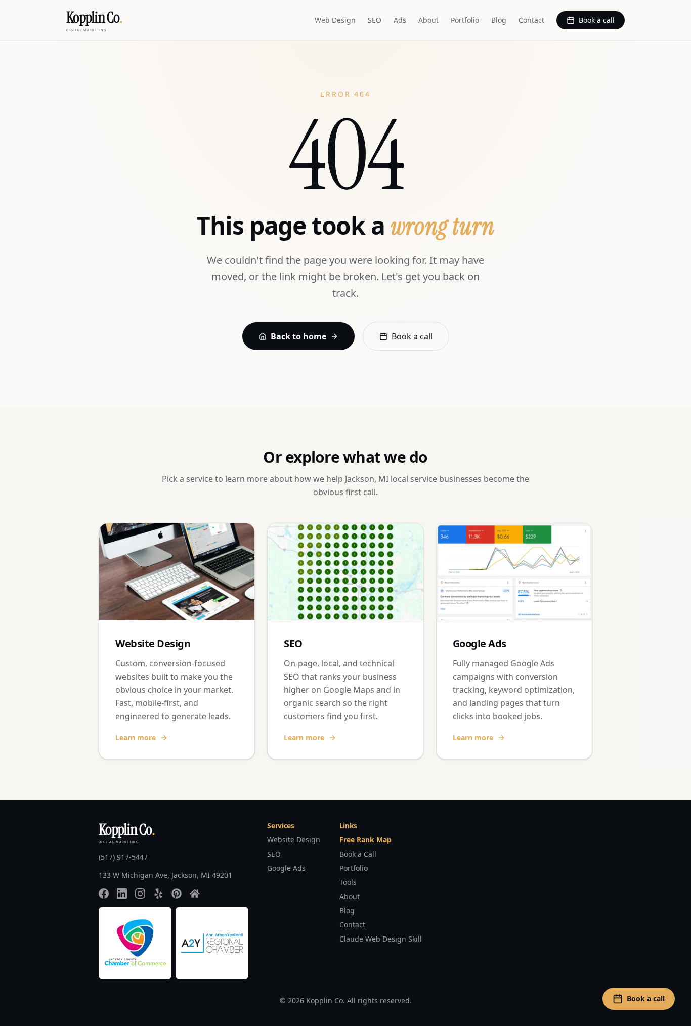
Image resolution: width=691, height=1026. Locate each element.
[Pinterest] (176, 893)
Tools (348, 882)
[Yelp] (158, 893)
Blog (498, 20)
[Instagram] (140, 893)
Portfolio (465, 20)
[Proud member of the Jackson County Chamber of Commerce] (135, 943)
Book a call (597, 20)
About (428, 20)
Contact (531, 20)
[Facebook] (104, 893)
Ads (400, 20)
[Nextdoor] (195, 893)
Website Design (293, 839)
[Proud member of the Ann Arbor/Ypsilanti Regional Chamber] (212, 943)
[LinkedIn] (122, 893)
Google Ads (286, 868)
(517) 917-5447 (123, 857)
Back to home (298, 336)
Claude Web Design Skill (380, 939)
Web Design (335, 20)
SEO (374, 20)
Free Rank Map (365, 839)
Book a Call (357, 854)
